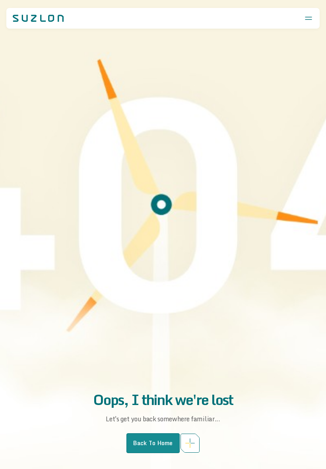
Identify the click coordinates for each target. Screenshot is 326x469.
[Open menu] (308, 18)
